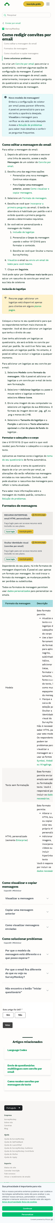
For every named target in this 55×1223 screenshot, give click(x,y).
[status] (27, 115)
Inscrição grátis (34, 4)
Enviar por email (13, 23)
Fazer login (10, 532)
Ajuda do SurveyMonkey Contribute (19, 1151)
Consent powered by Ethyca (40, 1219)
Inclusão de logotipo (23, 232)
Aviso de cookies (29, 1202)
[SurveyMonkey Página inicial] (7, 4)
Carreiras (8, 1125)
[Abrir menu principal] (48, 4)
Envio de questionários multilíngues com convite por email (24, 1069)
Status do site (10, 1167)
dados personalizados (18, 591)
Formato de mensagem (34, 198)
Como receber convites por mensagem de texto (23, 1083)
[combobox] (13, 1108)
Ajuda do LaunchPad (12, 1145)
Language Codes (17, 1050)
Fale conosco (9, 1173)
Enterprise (21, 840)
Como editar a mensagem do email (20, 43)
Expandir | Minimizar (12, 890)
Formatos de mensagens (15, 48)
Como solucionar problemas (17, 58)
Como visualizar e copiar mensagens (21, 53)
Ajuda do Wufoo (11, 1154)
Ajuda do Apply (10, 1157)
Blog (6, 1128)
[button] (27, 898)
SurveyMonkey (10, 1119)
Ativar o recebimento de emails (17, 1176)
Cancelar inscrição (12, 1170)
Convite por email (24, 63)
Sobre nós (8, 1122)
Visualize (12, 260)
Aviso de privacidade (11, 1202)
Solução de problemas (30, 124)
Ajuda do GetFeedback (13, 1142)
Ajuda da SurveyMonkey (14, 1139)
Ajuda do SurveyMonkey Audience (18, 1148)
